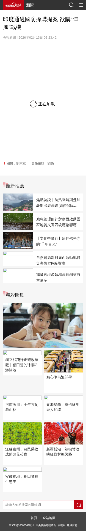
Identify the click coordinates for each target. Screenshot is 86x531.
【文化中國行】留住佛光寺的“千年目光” (58, 241)
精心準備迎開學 (59, 377)
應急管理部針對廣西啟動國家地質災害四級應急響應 (58, 222)
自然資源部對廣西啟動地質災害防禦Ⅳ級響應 (58, 260)
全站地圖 (49, 518)
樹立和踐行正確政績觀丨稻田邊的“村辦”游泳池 (21, 365)
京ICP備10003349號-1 (21, 525)
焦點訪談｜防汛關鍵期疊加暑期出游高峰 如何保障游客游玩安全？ (58, 203)
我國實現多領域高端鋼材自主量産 (58, 277)
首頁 (34, 518)
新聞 (30, 5)
